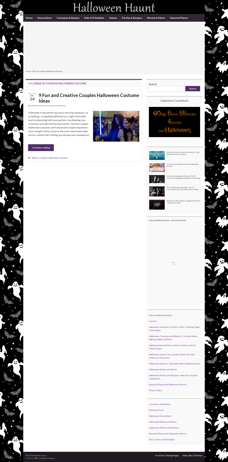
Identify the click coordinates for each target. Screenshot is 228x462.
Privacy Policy (155, 390)
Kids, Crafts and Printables (162, 439)
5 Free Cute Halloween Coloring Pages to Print (182, 165)
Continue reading (41, 147)
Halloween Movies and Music (163, 369)
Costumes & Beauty (68, 17)
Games (113, 17)
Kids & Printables (94, 17)
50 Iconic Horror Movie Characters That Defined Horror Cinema (183, 153)
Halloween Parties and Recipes (164, 427)
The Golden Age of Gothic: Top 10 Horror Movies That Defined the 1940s (183, 188)
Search (153, 84)
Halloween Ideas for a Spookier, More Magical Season (174, 363)
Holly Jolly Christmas (192, 455)
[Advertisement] (114, 46)
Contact (153, 321)
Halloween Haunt (38, 105)
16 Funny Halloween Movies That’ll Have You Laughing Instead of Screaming (183, 177)
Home (29, 17)
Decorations (44, 17)
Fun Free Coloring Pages (167, 455)
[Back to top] (221, 455)
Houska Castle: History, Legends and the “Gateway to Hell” (183, 202)
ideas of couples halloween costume (49, 157)
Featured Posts (156, 410)
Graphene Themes (47, 458)
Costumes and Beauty (56, 105)
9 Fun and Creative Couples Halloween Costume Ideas (89, 97)
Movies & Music (156, 17)
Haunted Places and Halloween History (168, 384)
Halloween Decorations (160, 416)
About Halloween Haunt (160, 315)
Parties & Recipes (132, 17)
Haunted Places (179, 17)
